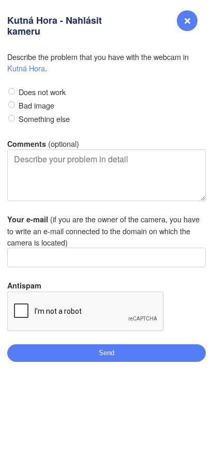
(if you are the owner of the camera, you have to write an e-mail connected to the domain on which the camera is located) (103, 230)
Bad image (36, 105)
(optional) (43, 143)
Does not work (42, 91)
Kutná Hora (26, 68)
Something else (44, 118)
